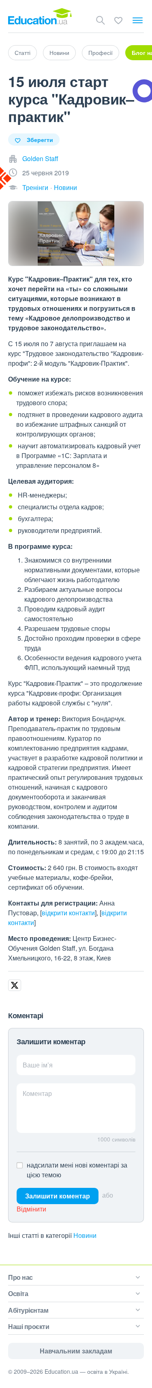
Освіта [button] (18, 1293)
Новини (59, 52)
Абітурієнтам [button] (28, 1310)
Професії (100, 52)
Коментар (37, 1093)
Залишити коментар (57, 1195)
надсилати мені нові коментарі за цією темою (77, 1169)
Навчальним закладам (76, 1350)
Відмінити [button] (31, 1208)
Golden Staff (40, 158)
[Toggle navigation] (137, 20)
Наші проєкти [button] (28, 1326)
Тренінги (35, 187)
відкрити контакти (68, 912)
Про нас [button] (20, 1277)
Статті (22, 52)
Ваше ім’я (38, 1064)
